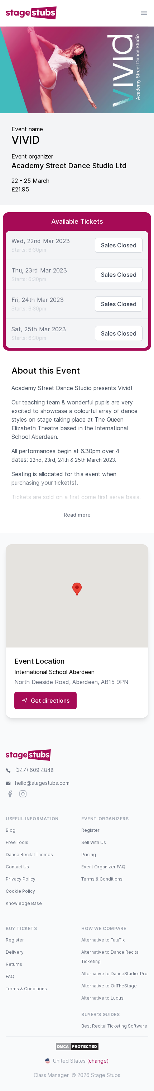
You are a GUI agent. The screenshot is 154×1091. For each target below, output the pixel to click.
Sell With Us (93, 842)
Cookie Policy (20, 891)
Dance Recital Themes (29, 854)
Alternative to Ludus (102, 998)
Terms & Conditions (101, 879)
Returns (14, 964)
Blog (10, 830)
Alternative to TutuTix (103, 940)
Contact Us (17, 866)
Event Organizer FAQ (103, 866)
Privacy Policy (20, 879)
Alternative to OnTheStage (109, 985)
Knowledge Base (24, 903)
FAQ (10, 976)
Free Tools (17, 842)
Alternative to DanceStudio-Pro (114, 973)
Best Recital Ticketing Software (114, 1026)
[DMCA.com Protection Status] (77, 1046)
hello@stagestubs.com (42, 783)
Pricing (88, 854)
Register (90, 830)
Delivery (15, 952)
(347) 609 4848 (34, 770)
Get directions (50, 700)
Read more (77, 515)
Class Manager (51, 1075)
